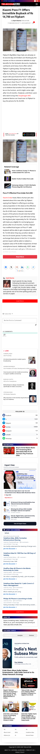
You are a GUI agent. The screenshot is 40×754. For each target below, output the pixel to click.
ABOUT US (7, 750)
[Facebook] (6, 267)
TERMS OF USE (30, 750)
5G (15, 729)
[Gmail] (17, 267)
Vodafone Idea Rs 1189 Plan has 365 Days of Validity (19, 554)
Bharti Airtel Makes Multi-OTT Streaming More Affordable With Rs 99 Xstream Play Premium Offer (25, 451)
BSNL (16, 732)
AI (15, 735)
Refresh (7, 533)
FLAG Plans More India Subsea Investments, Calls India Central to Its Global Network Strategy (18, 672)
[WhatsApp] (28, 267)
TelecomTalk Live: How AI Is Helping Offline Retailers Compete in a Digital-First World (28, 692)
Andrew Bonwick (9, 366)
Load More (20, 301)
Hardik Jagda (7, 353)
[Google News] (20, 271)
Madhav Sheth (8, 379)
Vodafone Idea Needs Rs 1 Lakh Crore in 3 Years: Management (18, 584)
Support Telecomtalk (9, 1)
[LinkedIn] (22, 267)
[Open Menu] (37, 4)
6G (4, 729)
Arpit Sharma (17, 20)
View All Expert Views (20, 523)
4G (26, 729)
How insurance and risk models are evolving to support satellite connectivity (15, 373)
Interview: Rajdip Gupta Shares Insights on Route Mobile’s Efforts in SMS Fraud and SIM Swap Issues (29, 717)
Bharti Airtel (7, 732)
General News (29, 735)
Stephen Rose (7, 392)
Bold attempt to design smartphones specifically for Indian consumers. (13, 385)
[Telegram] (33, 267)
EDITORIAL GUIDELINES (18, 750)
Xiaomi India (7, 198)
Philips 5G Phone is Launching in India (17, 599)
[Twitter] (11, 267)
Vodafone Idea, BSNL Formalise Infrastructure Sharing (15, 539)
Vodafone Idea (30, 732)
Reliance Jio (7, 735)
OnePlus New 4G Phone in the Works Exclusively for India (17, 569)
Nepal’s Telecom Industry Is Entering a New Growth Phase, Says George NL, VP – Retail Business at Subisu (10, 694)
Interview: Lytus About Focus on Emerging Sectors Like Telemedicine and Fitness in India (10, 717)
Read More (20, 257)
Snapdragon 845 (24, 96)
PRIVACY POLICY (19, 752)
